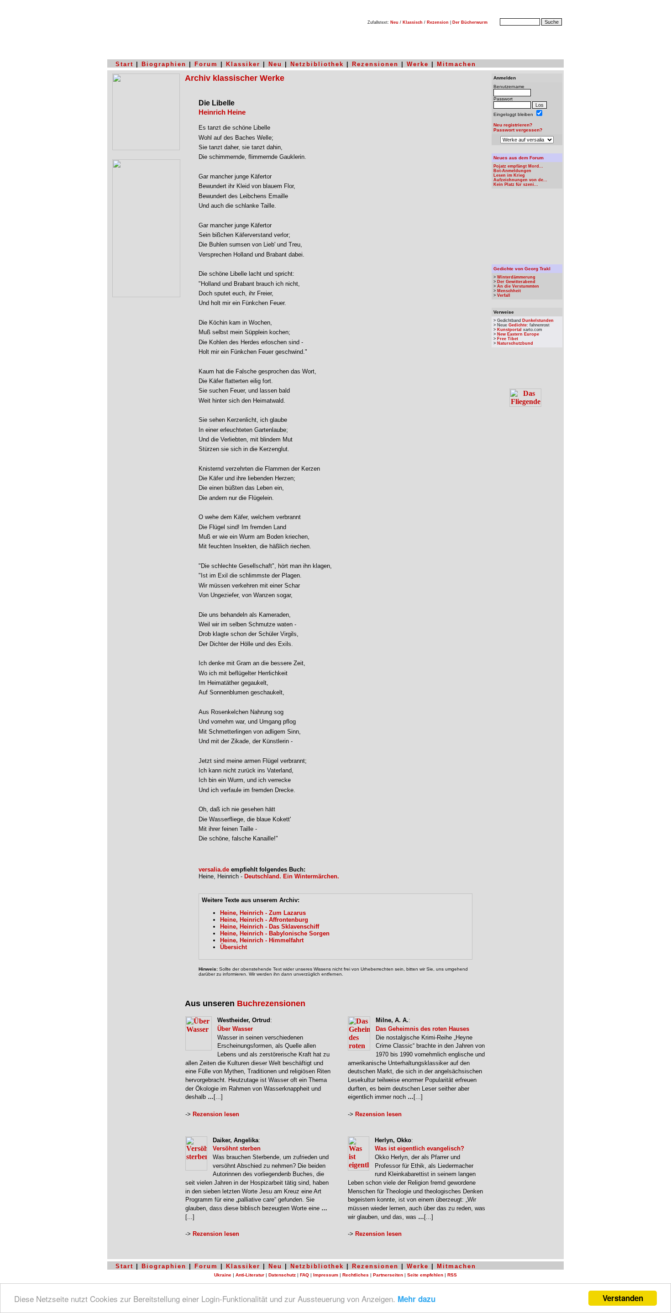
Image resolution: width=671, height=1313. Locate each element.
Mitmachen (456, 64)
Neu (394, 22)
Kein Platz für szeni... (515, 184)
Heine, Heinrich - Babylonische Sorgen (275, 933)
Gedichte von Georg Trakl (521, 268)
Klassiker (243, 64)
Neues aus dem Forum (518, 157)
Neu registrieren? (512, 124)
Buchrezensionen (271, 1003)
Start (124, 64)
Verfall (503, 295)
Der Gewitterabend (516, 281)
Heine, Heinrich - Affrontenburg (264, 919)
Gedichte (517, 325)
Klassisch (413, 22)
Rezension (438, 22)
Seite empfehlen (425, 1274)
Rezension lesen (216, 1114)
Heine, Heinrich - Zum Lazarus (263, 912)
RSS (452, 1274)
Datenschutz (282, 1274)
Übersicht (233, 947)
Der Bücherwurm (470, 22)
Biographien (164, 64)
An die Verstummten (518, 286)
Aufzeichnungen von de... (520, 180)
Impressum (325, 1274)
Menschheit (509, 291)
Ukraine (222, 1274)
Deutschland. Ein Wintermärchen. (291, 876)
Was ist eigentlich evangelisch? (419, 1148)
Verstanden (623, 1297)
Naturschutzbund (515, 343)
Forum (206, 64)
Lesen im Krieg (509, 175)
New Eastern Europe (518, 334)
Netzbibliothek (317, 64)
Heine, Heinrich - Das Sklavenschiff (269, 926)
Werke (418, 64)
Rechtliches (355, 1274)
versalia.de (214, 869)
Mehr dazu (416, 1298)
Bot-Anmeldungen (512, 170)
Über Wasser (235, 1028)
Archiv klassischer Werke (234, 78)
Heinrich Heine (222, 112)
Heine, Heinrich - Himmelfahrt (262, 940)
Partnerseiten (388, 1274)
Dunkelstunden (538, 320)
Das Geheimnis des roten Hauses (422, 1028)
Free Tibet (507, 338)
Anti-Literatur (250, 1274)
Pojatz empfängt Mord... (518, 166)
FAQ (304, 1274)
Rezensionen (375, 64)
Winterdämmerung (516, 277)
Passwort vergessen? (517, 129)
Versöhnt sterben (237, 1148)
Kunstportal (509, 329)
